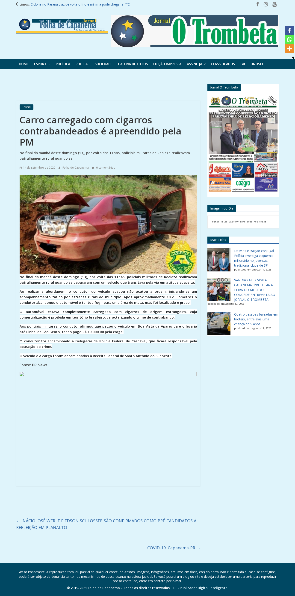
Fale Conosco (252, 64)
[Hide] (293, 58)
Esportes (42, 64)
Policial (82, 64)
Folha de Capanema (75, 168)
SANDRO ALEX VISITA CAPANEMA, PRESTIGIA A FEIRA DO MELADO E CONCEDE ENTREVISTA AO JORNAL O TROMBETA (254, 290)
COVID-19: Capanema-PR (174, 547)
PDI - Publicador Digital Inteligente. (199, 588)
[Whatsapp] (289, 39)
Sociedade (103, 64)
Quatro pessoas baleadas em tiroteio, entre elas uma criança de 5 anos (256, 319)
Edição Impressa (167, 64)
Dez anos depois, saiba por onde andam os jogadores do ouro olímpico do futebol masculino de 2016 (107, 4)
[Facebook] (289, 30)
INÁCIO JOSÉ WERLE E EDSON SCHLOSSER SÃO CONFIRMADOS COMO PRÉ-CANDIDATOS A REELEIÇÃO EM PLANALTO (106, 524)
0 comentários (105, 168)
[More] (289, 48)
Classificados (223, 64)
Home (24, 64)
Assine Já (194, 64)
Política (63, 64)
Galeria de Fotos (133, 64)
